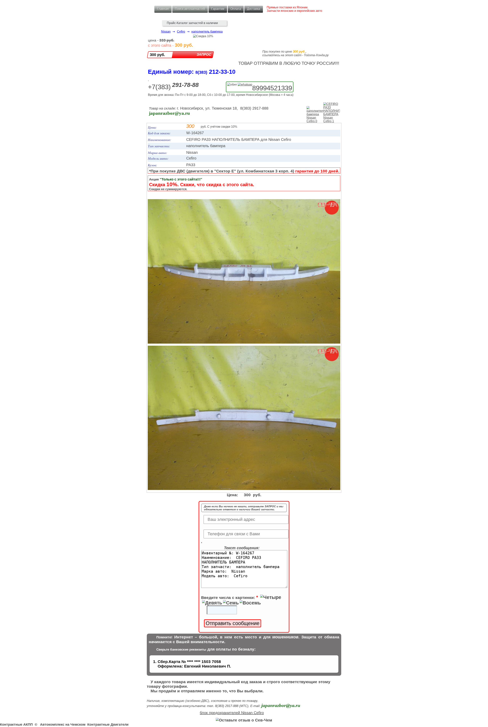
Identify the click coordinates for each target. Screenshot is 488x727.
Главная (163, 8)
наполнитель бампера (207, 31)
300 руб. (157, 55)
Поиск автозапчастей (190, 8)
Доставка (253, 8)
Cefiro (181, 31)
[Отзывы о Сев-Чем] (244, 720)
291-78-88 (185, 85)
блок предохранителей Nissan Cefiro (232, 713)
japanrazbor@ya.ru (169, 113)
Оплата (235, 8)
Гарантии (217, 8)
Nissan (166, 31)
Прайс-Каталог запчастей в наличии (192, 23)
